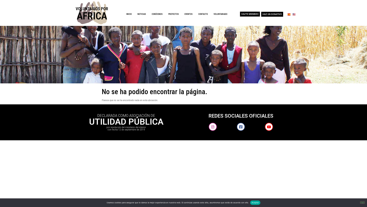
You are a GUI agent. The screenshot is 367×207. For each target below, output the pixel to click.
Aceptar (255, 202)
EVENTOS (189, 14)
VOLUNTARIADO (220, 14)
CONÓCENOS (157, 14)
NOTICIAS (141, 14)
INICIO (129, 14)
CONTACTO (203, 14)
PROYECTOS (173, 14)
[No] (362, 202)
